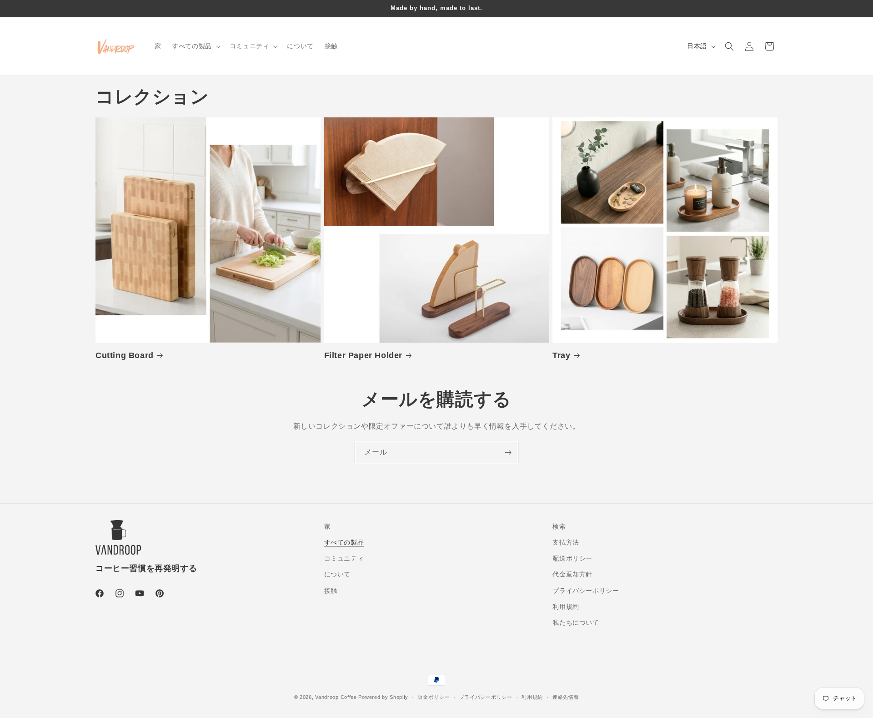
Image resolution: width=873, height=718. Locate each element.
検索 (559, 526)
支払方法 (565, 542)
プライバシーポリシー (585, 590)
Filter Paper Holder (363, 355)
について (337, 574)
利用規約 (565, 606)
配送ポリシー (572, 558)
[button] (195, 46)
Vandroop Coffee (336, 697)
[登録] (508, 452)
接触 (330, 590)
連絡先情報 (565, 696)
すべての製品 (344, 542)
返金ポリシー (434, 696)
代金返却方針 (572, 574)
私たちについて (575, 622)
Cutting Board (124, 355)
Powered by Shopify (383, 697)
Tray (561, 355)
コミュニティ (344, 558)
